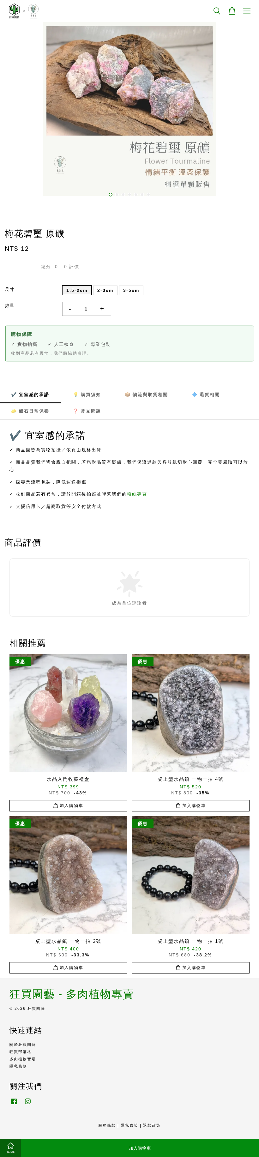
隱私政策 (129, 1125)
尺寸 (10, 289)
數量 (10, 305)
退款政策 (152, 1125)
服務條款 (107, 1125)
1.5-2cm (76, 290)
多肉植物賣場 (22, 1059)
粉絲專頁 (137, 494)
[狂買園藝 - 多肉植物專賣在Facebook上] (13, 1104)
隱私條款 (18, 1066)
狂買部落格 (20, 1052)
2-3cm (105, 290)
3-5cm (131, 290)
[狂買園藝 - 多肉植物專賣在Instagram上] (27, 1104)
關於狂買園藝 (22, 1044)
